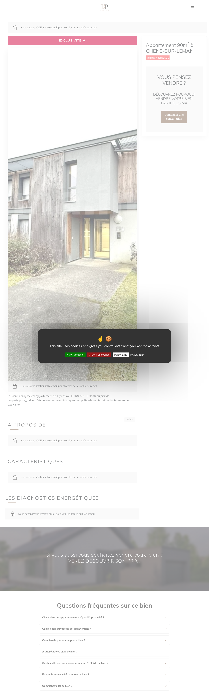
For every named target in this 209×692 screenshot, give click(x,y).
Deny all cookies (100, 354)
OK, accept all (76, 354)
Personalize (120, 354)
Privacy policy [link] (137, 354)
